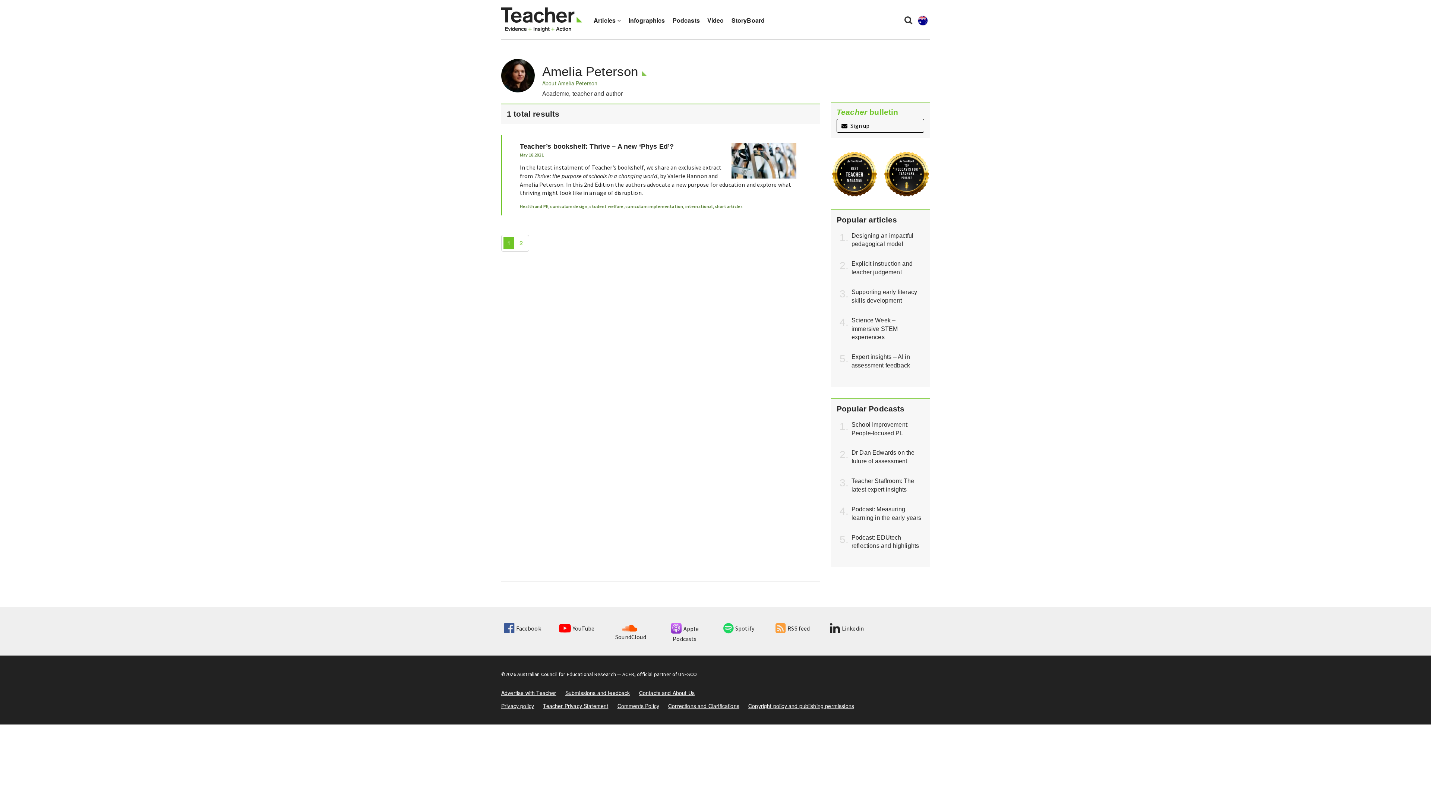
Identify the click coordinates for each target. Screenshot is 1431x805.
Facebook (528, 628)
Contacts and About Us (667, 693)
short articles (729, 206)
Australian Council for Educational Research (566, 674)
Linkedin (853, 628)
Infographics (647, 20)
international (699, 206)
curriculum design (568, 206)
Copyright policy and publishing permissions (801, 706)
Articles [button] (605, 20)
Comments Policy (638, 706)
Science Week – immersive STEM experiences (875, 329)
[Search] (908, 20)
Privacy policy (517, 706)
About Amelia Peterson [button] (569, 83)
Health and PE (534, 206)
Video (715, 20)
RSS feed (798, 628)
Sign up (859, 125)
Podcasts (686, 20)
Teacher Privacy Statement (575, 706)
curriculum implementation (654, 206)
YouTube (583, 628)
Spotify (744, 628)
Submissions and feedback (597, 693)
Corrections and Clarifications (703, 706)
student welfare (606, 206)
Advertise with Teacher (528, 693)
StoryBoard (748, 20)
